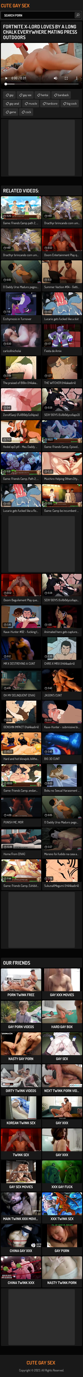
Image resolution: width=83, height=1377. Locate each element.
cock (28, 112)
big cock (72, 103)
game (13, 112)
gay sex (27, 95)
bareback (63, 95)
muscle (33, 103)
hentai (44, 95)
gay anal (14, 103)
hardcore (51, 103)
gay (12, 95)
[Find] (78, 15)
